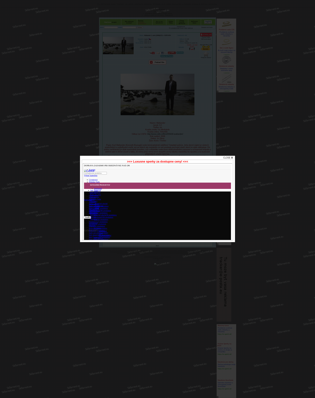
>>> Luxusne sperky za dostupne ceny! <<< (157, 161)
